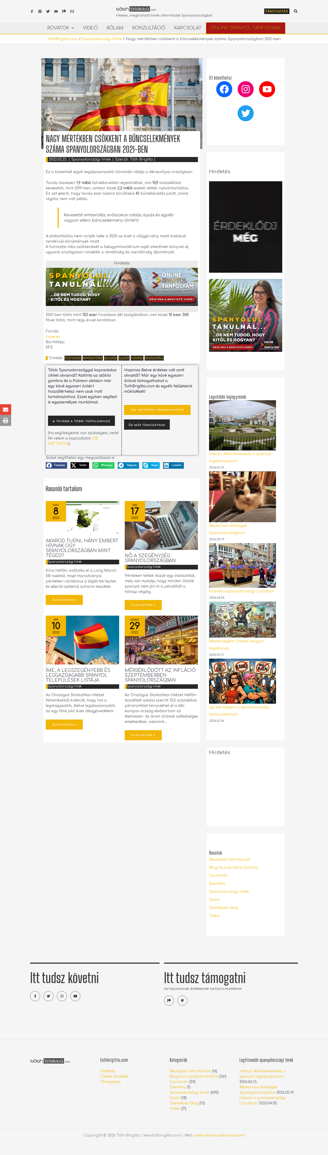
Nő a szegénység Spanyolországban (150, 558)
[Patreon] (64, 11)
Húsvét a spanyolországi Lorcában (241, 591)
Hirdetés (108, 1071)
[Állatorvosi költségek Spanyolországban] (242, 496)
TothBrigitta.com (62, 39)
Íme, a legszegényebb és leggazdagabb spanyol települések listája (78, 675)
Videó (214, 916)
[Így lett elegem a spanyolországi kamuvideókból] (242, 681)
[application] (71, 28)
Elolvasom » (64, 599)
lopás (124, 358)
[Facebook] (32, 11)
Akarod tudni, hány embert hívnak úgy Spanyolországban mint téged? (82, 548)
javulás (110, 358)
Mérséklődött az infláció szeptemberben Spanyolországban (160, 675)
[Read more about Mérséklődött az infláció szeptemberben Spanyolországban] (161, 640)
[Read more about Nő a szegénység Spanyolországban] (161, 525)
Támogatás (110, 1082)
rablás (137, 358)
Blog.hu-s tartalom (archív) (233, 868)
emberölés (92, 358)
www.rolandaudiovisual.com (219, 1135)
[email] (72, 11)
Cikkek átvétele (114, 1077)
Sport (214, 900)
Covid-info (218, 876)
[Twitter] (48, 11)
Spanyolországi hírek (102, 39)
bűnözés (73, 358)
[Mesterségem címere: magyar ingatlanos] (242, 620)
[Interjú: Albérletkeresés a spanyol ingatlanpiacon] (242, 425)
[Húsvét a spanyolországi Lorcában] (242, 565)
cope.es (53, 337)
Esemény (217, 884)
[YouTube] (56, 11)
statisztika (154, 358)
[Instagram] (40, 11)
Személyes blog (223, 908)
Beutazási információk (229, 860)
